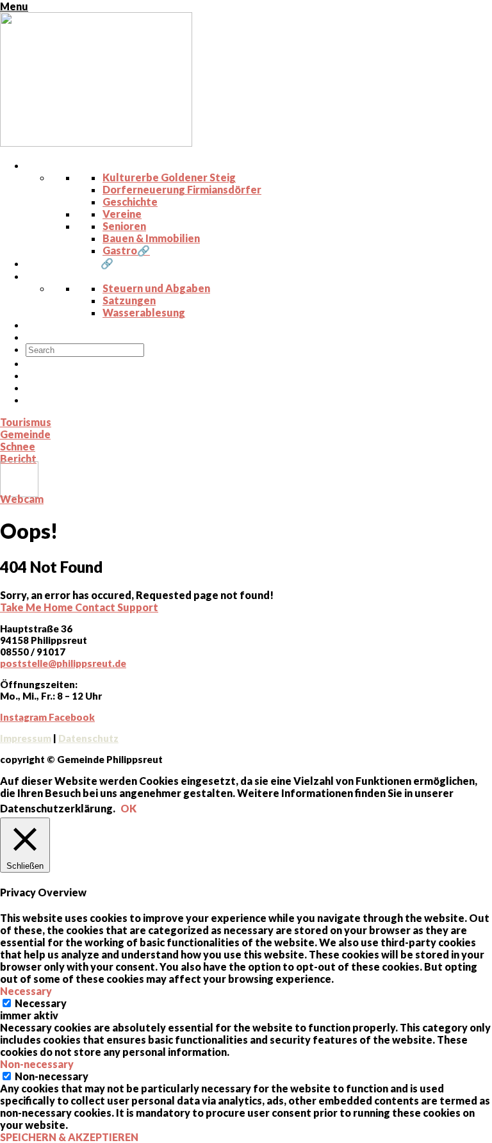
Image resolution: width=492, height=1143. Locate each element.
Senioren (124, 226)
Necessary (41, 1003)
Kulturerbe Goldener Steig (169, 177)
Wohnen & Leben (76, 165)
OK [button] (128, 808)
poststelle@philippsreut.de (63, 663)
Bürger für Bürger (80, 337)
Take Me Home (37, 607)
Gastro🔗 (126, 250)
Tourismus (25, 422)
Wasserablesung (143, 312)
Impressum (25, 738)
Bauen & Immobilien (151, 238)
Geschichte (130, 201)
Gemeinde (25, 434)
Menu (14, 6)
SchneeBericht (18, 452)
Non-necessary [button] (37, 1064)
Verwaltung (64, 276)
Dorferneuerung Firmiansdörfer (181, 189)
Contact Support (116, 607)
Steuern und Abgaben (156, 288)
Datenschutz (88, 738)
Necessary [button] (26, 991)
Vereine (122, 214)
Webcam (22, 499)
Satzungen (129, 300)
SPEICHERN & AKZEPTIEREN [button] (69, 1137)
